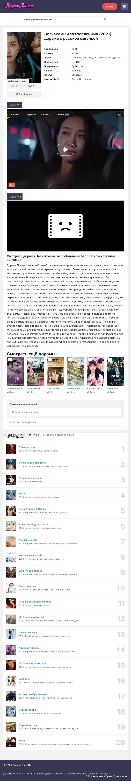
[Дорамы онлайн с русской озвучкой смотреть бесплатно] (18, 6)
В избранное (25, 94)
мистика (34, 434)
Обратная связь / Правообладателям (107, 776)
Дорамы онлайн (17, 434)
